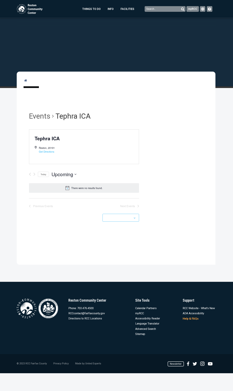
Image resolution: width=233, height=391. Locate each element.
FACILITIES (127, 9)
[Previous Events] (30, 174)
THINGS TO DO (91, 9)
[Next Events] (34, 174)
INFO (111, 9)
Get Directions (46, 151)
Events (39, 116)
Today (43, 174)
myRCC (192, 8)
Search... (151, 8)
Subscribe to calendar (119, 217)
